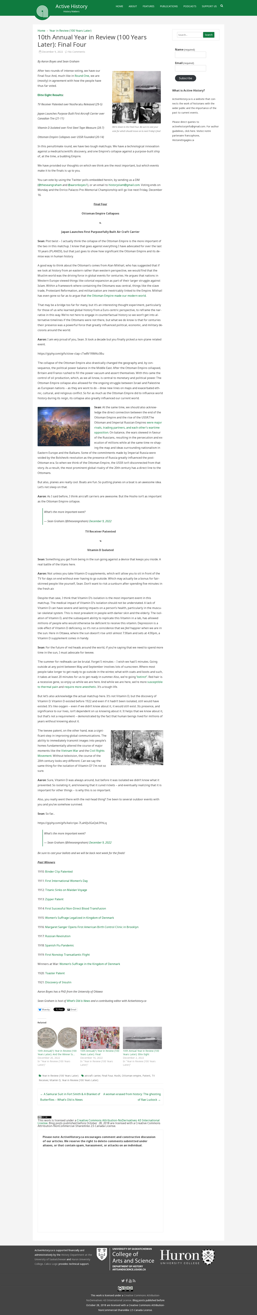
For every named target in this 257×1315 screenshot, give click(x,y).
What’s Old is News (78, 1001)
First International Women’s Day (66, 881)
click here (190, 131)
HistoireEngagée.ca (183, 140)
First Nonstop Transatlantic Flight (67, 955)
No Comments (76, 51)
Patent (146, 1075)
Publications (169, 6)
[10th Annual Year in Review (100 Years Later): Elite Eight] (142, 1038)
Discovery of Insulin (58, 982)
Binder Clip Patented (59, 871)
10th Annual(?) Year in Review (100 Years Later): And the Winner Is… (57, 1052)
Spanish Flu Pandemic (59, 945)
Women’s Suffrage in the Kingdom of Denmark (89, 964)
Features (148, 6)
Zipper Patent (54, 899)
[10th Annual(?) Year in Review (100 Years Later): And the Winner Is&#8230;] (57, 1038)
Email (184, 63)
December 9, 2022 (100, 521)
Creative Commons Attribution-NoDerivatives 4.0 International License (99, 1121)
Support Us (209, 6)
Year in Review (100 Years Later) (70, 31)
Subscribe (185, 78)
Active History (71, 6)
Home (119, 6)
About (133, 6)
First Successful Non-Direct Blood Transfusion (75, 908)
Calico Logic (51, 1263)
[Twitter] (123, 1280)
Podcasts (189, 6)
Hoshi (117, 1075)
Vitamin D (54, 1080)
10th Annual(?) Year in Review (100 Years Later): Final (99, 1052)
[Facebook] (127, 1280)
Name (185, 49)
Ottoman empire (131, 1075)
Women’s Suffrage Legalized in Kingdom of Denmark (79, 918)
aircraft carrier (92, 1075)
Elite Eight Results (50, 95)
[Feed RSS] (134, 1280)
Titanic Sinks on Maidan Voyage (66, 890)
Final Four (107, 1075)
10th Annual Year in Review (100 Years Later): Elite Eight (141, 1052)
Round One (82, 76)
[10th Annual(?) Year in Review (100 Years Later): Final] (99, 1038)
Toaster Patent (55, 973)
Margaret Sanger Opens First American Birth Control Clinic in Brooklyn (91, 927)
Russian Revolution (57, 936)
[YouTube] (130, 1280)
